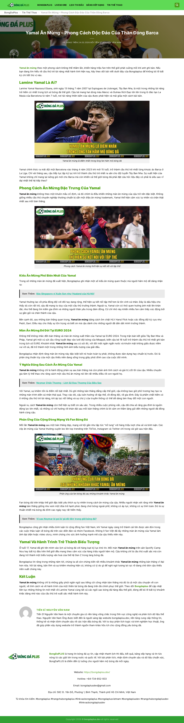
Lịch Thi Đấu (76, 5)
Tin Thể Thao (114, 5)
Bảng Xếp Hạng (95, 5)
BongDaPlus (11, 12)
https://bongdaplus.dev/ (97, 672)
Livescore (61, 5)
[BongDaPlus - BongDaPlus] (18, 5)
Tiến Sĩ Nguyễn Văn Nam (107, 42)
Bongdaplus (44, 5)
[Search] (177, 5)
